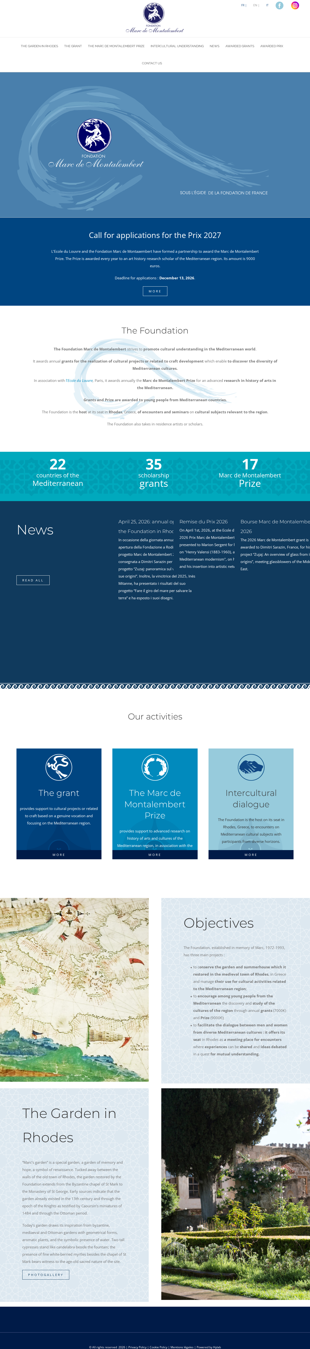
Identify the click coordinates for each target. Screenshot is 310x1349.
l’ (79, 380)
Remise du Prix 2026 (203, 522)
